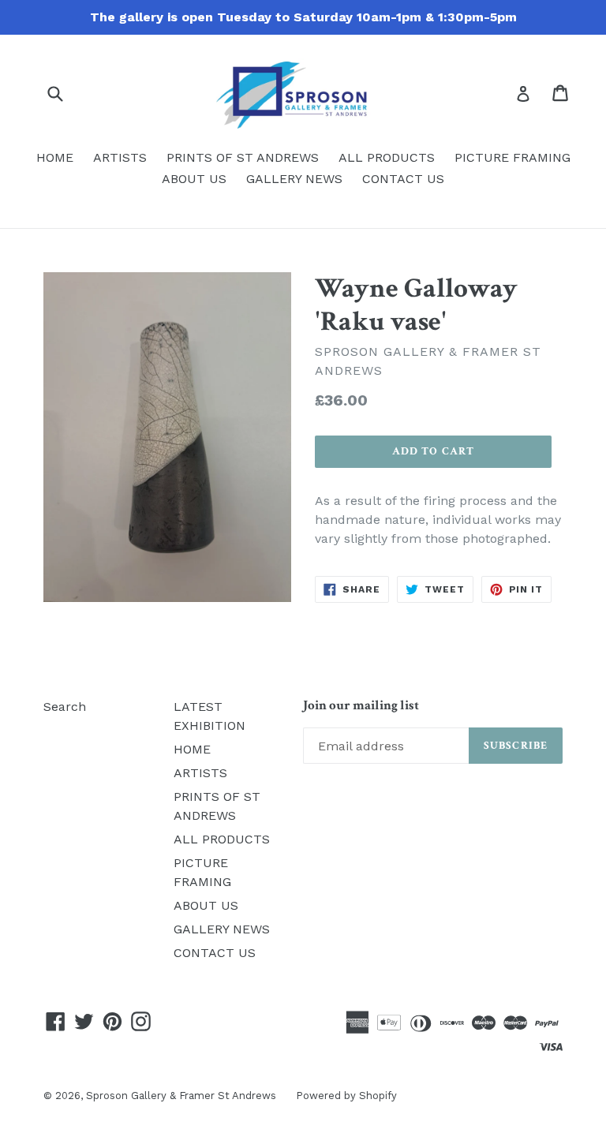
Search (64, 706)
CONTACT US (403, 178)
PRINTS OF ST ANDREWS (242, 157)
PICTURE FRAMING (512, 157)
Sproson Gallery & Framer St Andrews (181, 1095)
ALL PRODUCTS (387, 157)
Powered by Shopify (346, 1095)
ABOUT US (194, 178)
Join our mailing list (361, 705)
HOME (54, 157)
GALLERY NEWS (294, 178)
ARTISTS (120, 157)
